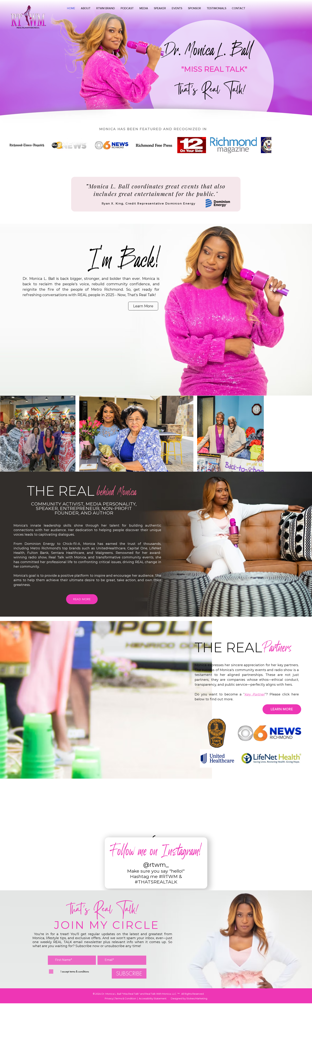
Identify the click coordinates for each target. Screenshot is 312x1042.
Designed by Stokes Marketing (189, 939)
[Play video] (89, 351)
